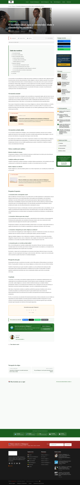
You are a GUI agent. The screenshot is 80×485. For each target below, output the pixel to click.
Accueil (27, 1)
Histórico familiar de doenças (18, 58)
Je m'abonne (68, 444)
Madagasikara (13, 481)
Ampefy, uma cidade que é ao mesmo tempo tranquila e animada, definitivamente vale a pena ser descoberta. (64, 126)
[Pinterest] (19, 463)
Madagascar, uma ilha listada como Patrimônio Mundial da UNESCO (64, 121)
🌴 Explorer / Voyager (32, 458)
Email (48, 444)
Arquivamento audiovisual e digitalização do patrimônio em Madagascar (65, 76)
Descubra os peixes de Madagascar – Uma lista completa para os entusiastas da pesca (64, 116)
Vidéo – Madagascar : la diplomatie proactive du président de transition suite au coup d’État (65, 467)
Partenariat (69, 1)
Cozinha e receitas (45, 464)
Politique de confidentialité (22, 483)
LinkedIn (61, 46)
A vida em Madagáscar (46, 462)
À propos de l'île (47, 328)
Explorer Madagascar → (46, 326)
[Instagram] (12, 463)
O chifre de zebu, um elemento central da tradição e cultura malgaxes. (65, 99)
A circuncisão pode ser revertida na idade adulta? (22, 70)
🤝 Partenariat (30, 464)
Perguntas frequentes (16, 63)
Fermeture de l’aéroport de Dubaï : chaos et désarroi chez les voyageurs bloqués (65, 462)
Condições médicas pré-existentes (19, 59)
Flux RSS (11, 465)
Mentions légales (12, 483)
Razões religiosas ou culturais (18, 61)
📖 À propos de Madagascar (33, 456)
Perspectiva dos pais (16, 71)
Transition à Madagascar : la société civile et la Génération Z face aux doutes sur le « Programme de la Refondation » (64, 456)
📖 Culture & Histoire (62, 145)
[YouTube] (17, 463)
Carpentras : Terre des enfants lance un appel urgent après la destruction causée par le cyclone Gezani (65, 474)
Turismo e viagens (45, 458)
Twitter (32, 319)
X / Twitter (62, 43)
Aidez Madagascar (57, 1)
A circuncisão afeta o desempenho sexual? (21, 64)
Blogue (13, 6)
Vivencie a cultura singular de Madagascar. (64, 112)
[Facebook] (9, 463)
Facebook (61, 41)
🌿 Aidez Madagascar (32, 462)
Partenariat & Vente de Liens (39, 483)
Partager (25, 319)
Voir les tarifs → (64, 64)
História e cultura (12, 21)
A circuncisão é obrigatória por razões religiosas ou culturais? (24, 68)
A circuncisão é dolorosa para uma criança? (21, 66)
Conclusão (14, 73)
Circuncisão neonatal (16, 53)
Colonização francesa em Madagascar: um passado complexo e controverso (65, 84)
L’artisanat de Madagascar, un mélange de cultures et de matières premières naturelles (66, 91)
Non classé (44, 456)
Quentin (17, 337)
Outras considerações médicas (18, 56)
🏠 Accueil (29, 454)
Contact (63, 1)
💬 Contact (30, 466)
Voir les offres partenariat (64, 163)
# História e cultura (61, 150)
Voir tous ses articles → (20, 339)
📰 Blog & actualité (31, 460)
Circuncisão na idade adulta (17, 54)
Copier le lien (45, 319)
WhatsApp (38, 319)
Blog (51, 1)
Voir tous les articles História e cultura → (64, 381)
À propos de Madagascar (34, 1)
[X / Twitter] (14, 463)
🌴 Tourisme (60, 143)
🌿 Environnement (61, 148)
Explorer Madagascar (45, 1)
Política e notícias (45, 454)
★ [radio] (27, 310)
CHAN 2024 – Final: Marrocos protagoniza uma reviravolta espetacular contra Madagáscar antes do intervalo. (64, 131)
